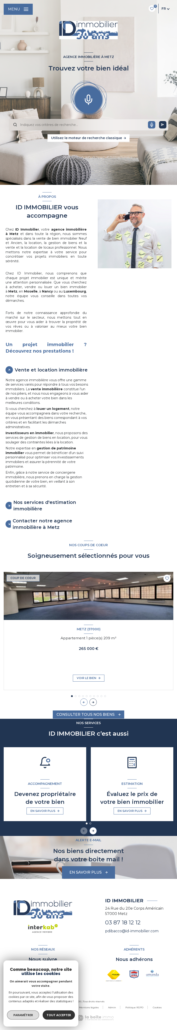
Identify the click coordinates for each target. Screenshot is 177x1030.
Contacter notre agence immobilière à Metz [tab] (42, 524)
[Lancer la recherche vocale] (88, 98)
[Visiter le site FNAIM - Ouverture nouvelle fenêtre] (114, 975)
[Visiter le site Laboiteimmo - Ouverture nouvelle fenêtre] (95, 1018)
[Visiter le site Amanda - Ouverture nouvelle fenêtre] (152, 973)
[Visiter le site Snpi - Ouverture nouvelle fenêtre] (134, 974)
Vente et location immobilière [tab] (51, 370)
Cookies (157, 1007)
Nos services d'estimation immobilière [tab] (44, 506)
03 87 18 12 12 (123, 922)
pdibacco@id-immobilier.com (132, 931)
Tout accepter (59, 1015)
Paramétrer (23, 1015)
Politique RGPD (134, 1007)
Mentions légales (89, 1007)
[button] (93, 702)
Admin (112, 1007)
